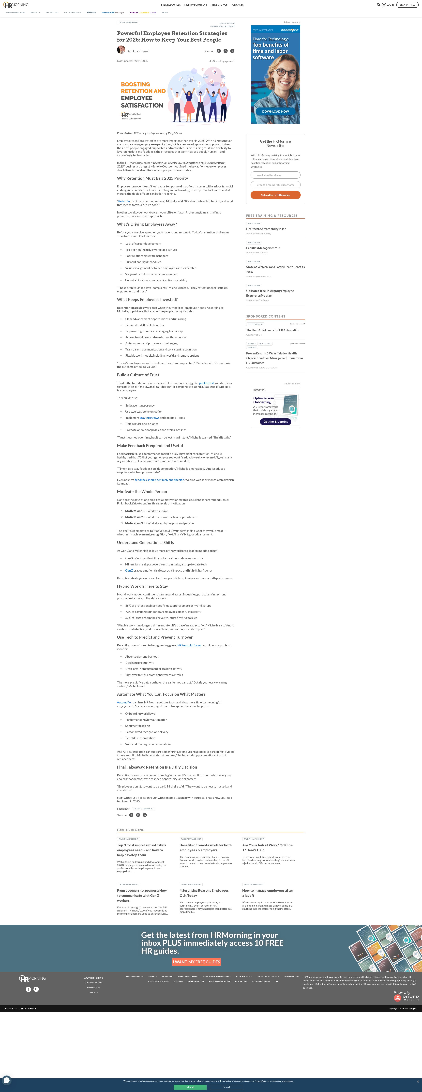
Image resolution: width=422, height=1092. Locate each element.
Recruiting (167, 976)
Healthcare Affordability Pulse (266, 229)
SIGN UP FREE (407, 4)
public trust (206, 383)
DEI (276, 981)
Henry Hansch (141, 51)
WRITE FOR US (93, 987)
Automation (124, 702)
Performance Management (217, 976)
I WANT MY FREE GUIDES (196, 961)
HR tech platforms (189, 645)
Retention (124, 201)
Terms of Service (28, 1008)
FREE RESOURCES (171, 4)
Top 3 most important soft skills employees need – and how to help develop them (141, 850)
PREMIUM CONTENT (195, 4)
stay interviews (149, 417)
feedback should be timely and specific (159, 480)
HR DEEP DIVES (219, 4)
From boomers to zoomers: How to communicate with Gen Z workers (142, 895)
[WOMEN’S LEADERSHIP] (143, 13)
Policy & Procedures (158, 981)
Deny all (226, 1087)
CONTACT (93, 992)
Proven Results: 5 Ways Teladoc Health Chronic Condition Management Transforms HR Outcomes (274, 358)
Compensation (291, 976)
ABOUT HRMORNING (93, 978)
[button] (7, 1080)
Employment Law (135, 976)
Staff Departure (196, 981)
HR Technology (244, 976)
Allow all (190, 1087)
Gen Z (129, 570)
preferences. (287, 1081)
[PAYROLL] (91, 13)
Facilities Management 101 (263, 248)
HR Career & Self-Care (219, 981)
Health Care (241, 981)
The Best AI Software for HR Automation (272, 330)
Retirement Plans (261, 981)
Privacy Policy (11, 1008)
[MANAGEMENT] (113, 13)
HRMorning (15, 5)
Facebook (27, 989)
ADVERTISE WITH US (93, 983)
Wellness (178, 981)
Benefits (153, 976)
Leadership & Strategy (268, 976)
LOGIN (390, 4)
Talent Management (128, 22)
